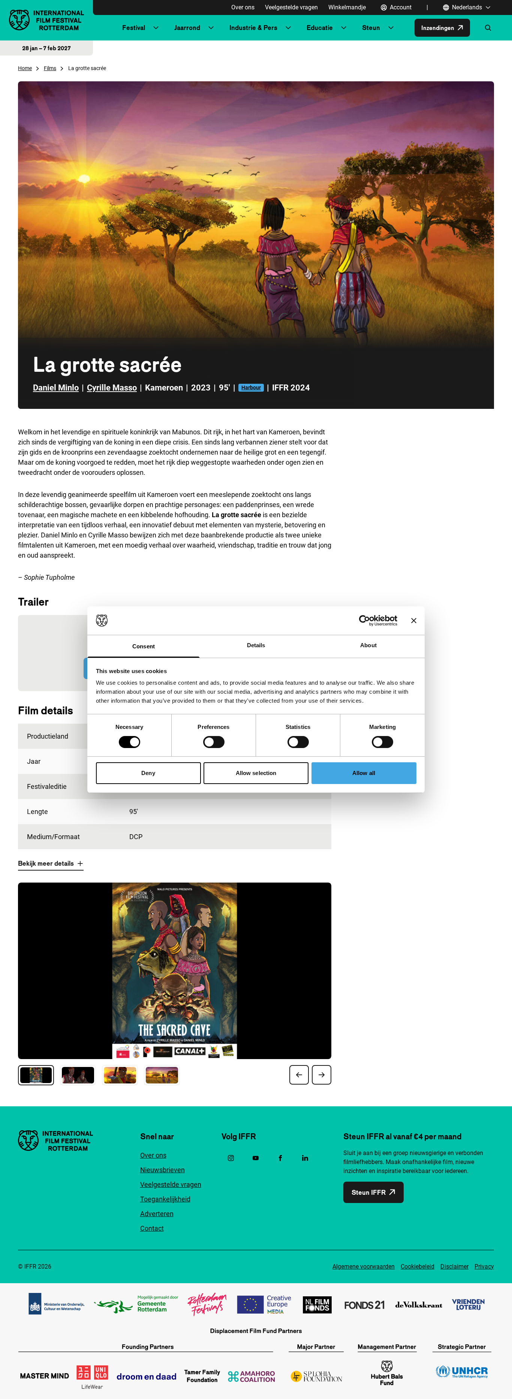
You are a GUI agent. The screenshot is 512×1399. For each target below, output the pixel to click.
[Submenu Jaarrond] (211, 27)
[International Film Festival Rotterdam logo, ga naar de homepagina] (46, 20)
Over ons (243, 7)
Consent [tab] (143, 646)
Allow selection (256, 773)
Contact (152, 1228)
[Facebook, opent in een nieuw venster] (280, 1158)
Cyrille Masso (112, 387)
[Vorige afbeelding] (299, 1075)
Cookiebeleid (417, 1266)
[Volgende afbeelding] (321, 1075)
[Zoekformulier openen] (488, 28)
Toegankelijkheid (165, 1199)
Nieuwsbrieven (162, 1170)
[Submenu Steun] (391, 27)
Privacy (484, 1266)
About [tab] (368, 645)
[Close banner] (413, 620)
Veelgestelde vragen (291, 7)
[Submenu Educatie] (343, 27)
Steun (371, 27)
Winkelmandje (347, 7)
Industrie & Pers (253, 27)
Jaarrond (187, 27)
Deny (148, 773)
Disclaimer (454, 1266)
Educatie (320, 27)
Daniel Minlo (56, 387)
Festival (133, 27)
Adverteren (157, 1214)
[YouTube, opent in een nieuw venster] (255, 1158)
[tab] (36, 1075)
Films (50, 68)
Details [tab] (256, 645)
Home (25, 68)
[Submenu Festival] (156, 27)
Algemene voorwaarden (363, 1266)
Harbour (251, 388)
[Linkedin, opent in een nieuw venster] (305, 1158)
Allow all (363, 773)
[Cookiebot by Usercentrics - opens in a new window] (364, 620)
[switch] (214, 742)
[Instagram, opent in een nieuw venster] (231, 1158)
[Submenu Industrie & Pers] (288, 27)
